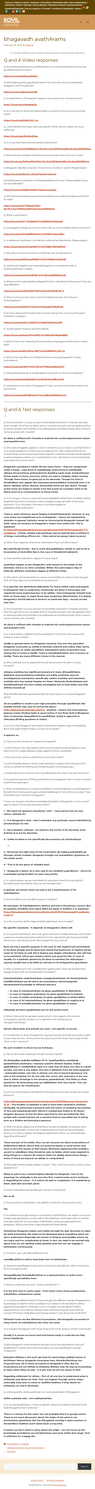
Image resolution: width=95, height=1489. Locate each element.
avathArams (13, 1444)
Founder (46, 8)
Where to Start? (22, 2)
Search (84, 1466)
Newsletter (68, 8)
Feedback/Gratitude (14, 8)
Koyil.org (9, 2)
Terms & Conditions (55, 1480)
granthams (10, 5)
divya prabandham (78, 2)
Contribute (57, 8)
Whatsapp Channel (57, 5)
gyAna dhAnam (40, 5)
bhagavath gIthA (60, 2)
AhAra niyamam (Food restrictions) (25, 1448)
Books (19, 5)
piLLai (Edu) (46, 2)
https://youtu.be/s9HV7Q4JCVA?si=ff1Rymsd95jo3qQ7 (34, 366)
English (25, 1444)
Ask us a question (33, 8)
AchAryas (35, 2)
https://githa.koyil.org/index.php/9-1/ (24, 710)
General (11, 1451)
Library (78, 8)
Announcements (74, 5)
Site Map (28, 5)
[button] (81, 22)
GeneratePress (59, 1485)
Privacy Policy (37, 1480)
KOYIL (12, 19)
